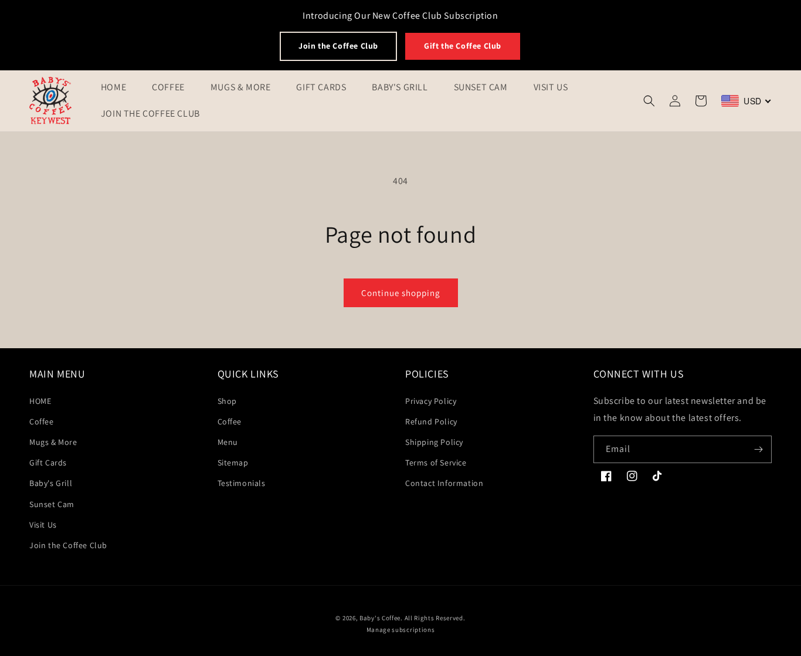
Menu (228, 442)
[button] (649, 101)
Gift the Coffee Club (462, 45)
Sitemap (233, 462)
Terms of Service (436, 462)
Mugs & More (53, 442)
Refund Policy (431, 421)
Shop (227, 401)
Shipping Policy (434, 442)
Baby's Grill (50, 483)
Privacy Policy (430, 401)
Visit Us (43, 524)
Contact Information (444, 483)
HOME (40, 401)
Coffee (41, 421)
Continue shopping (400, 292)
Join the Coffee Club (338, 45)
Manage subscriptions (400, 630)
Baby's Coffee (379, 618)
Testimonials (242, 483)
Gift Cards (48, 462)
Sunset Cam (51, 504)
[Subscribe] (758, 449)
